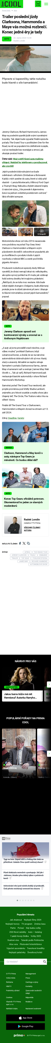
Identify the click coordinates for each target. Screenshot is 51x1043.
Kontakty (29, 986)
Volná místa (10, 978)
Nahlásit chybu (12, 1009)
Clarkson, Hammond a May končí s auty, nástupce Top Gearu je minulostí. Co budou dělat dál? (23, 457)
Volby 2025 (36, 936)
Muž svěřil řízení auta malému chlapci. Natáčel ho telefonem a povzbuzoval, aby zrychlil (24, 162)
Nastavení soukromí (33, 1009)
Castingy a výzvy (32, 982)
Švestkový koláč (34, 952)
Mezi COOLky (10, 768)
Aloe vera (13, 944)
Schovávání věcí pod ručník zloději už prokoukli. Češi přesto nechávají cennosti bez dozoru (24, 887)
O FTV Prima (11, 974)
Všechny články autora (32, 528)
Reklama (9, 982)
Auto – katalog (35, 932)
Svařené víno (13, 940)
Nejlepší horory (12, 924)
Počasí (21, 928)
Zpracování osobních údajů (34, 992)
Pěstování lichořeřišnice (31, 944)
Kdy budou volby (33, 928)
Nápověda (29, 997)
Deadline (12, 418)
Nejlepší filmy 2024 (32, 920)
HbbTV (8, 986)
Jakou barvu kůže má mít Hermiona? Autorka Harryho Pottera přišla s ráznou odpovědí (19, 696)
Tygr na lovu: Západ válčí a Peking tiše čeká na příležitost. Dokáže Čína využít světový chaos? (24, 860)
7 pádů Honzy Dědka (19, 936)
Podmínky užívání (12, 991)
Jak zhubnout (16, 920)
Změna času (39, 924)
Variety (20, 418)
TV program (26, 924)
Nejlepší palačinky (17, 952)
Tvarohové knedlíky (35, 948)
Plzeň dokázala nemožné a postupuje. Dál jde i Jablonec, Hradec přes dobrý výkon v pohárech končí (24, 875)
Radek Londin (19, 41)
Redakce (29, 1002)
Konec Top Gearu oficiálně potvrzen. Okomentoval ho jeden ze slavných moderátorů (24, 502)
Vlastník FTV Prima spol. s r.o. (13, 1003)
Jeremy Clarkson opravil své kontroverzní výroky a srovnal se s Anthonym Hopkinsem (23, 335)
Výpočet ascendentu (16, 948)
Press (28, 978)
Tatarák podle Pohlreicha (32, 940)
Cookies (9, 997)
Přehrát (9, 765)
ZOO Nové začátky (17, 932)
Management (31, 974)
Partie (13, 928)
